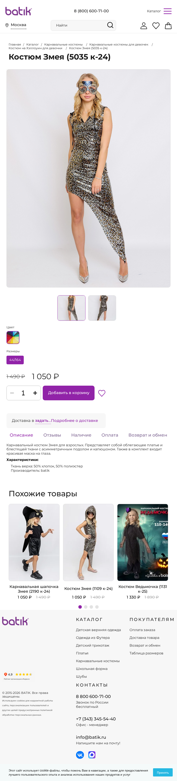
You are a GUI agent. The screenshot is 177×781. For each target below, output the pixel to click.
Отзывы (52, 435)
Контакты (92, 685)
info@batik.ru (91, 737)
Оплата (109, 435)
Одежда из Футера (93, 638)
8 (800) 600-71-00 (91, 11)
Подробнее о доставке (74, 420)
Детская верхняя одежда (98, 630)
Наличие (81, 435)
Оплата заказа (142, 630)
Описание (21, 435)
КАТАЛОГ (89, 619)
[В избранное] (101, 393)
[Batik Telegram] (92, 755)
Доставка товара (144, 638)
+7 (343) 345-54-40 (96, 718)
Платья (82, 653)
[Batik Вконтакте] (80, 755)
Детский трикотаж (92, 645)
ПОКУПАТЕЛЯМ (152, 619)
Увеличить (6, 69)
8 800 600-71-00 (93, 696)
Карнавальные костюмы (98, 661)
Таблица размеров (146, 653)
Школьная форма (91, 669)
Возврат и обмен (147, 435)
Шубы (81, 677)
